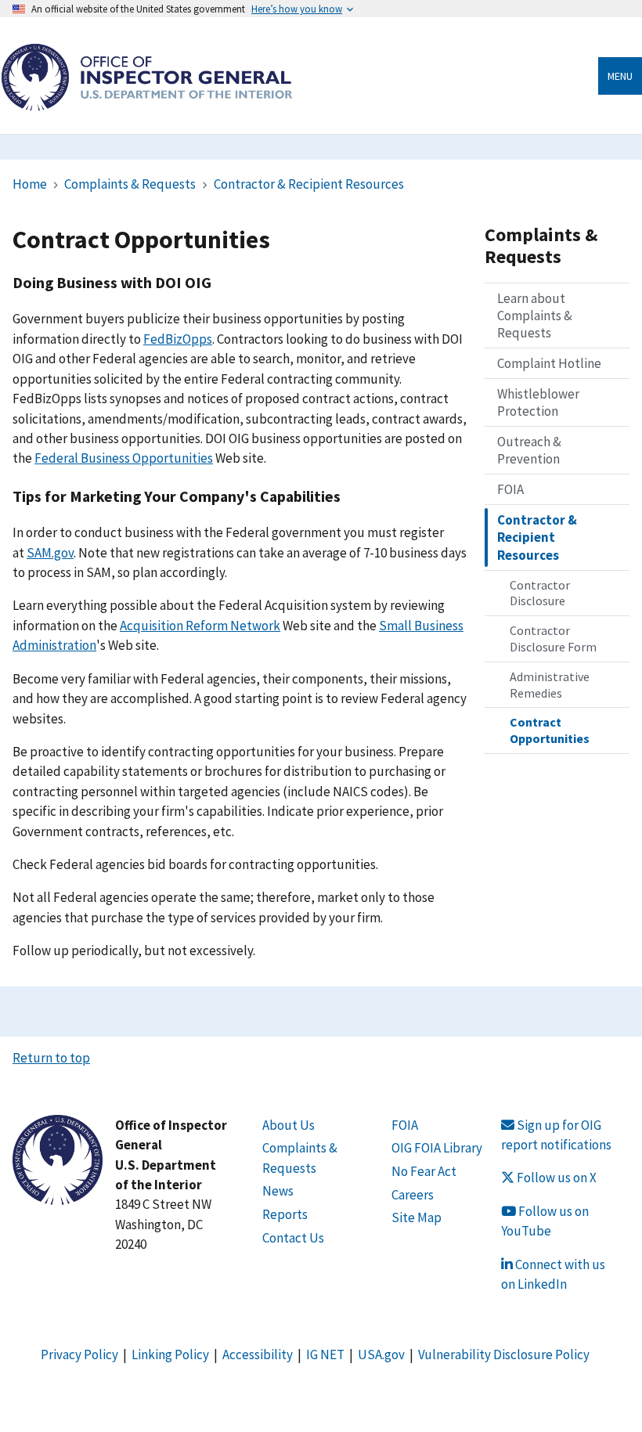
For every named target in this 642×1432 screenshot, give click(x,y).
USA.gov (381, 1354)
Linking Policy (170, 1354)
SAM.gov (50, 552)
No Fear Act (423, 1171)
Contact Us (293, 1237)
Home (30, 184)
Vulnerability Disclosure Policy (504, 1354)
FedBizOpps (177, 339)
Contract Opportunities (550, 730)
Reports (285, 1214)
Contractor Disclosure (540, 593)
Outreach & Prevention (529, 450)
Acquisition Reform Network (200, 625)
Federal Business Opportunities (123, 458)
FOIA (510, 489)
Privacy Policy (79, 1354)
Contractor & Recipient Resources (309, 184)
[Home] (146, 102)
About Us (288, 1125)
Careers (412, 1194)
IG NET (325, 1354)
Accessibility (257, 1354)
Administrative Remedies (550, 685)
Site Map (416, 1217)
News (278, 1190)
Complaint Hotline (549, 363)
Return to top (51, 1057)
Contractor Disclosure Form (553, 638)
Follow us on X (555, 1177)
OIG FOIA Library (436, 1147)
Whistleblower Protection (538, 402)
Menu (620, 76)
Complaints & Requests (130, 184)
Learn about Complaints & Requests (534, 315)
